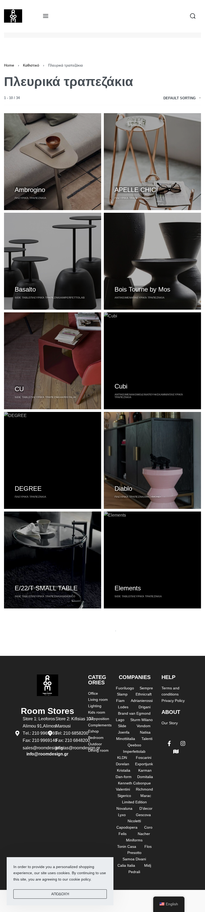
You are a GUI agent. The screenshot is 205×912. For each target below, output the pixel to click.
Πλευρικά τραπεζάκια (30, 198)
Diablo (123, 488)
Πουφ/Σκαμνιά (158, 394)
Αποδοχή (60, 894)
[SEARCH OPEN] (193, 16)
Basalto (25, 289)
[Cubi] (152, 360)
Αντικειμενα (124, 297)
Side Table (22, 297)
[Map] (176, 751)
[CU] (52, 360)
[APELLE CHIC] (152, 161)
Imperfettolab (73, 297)
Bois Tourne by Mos (142, 289)
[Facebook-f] (169, 743)
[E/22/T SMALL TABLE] (52, 560)
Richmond (153, 496)
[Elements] (152, 560)
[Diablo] (152, 460)
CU (19, 388)
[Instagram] (183, 743)
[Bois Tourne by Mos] (152, 261)
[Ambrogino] (52, 161)
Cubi (121, 386)
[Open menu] (46, 16)
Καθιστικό (31, 65)
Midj (149, 198)
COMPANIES (135, 677)
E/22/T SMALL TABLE (46, 588)
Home (9, 65)
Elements (128, 588)
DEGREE (28, 488)
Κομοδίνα (140, 394)
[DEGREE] (52, 460)
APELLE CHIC (135, 189)
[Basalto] (52, 261)
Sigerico (68, 596)
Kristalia (69, 397)
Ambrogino (30, 189)
